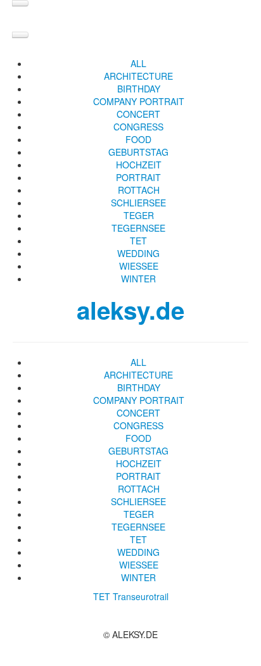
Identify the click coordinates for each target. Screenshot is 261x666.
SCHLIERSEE (138, 202)
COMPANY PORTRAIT (138, 101)
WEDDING (138, 253)
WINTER (138, 278)
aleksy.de (130, 309)
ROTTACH (139, 190)
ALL (138, 63)
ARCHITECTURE (138, 76)
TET (138, 240)
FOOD (138, 139)
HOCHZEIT (139, 164)
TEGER (139, 215)
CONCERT (138, 114)
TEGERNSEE (138, 228)
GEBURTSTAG (138, 152)
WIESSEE (138, 266)
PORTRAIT (138, 177)
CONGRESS (138, 126)
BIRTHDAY (138, 88)
